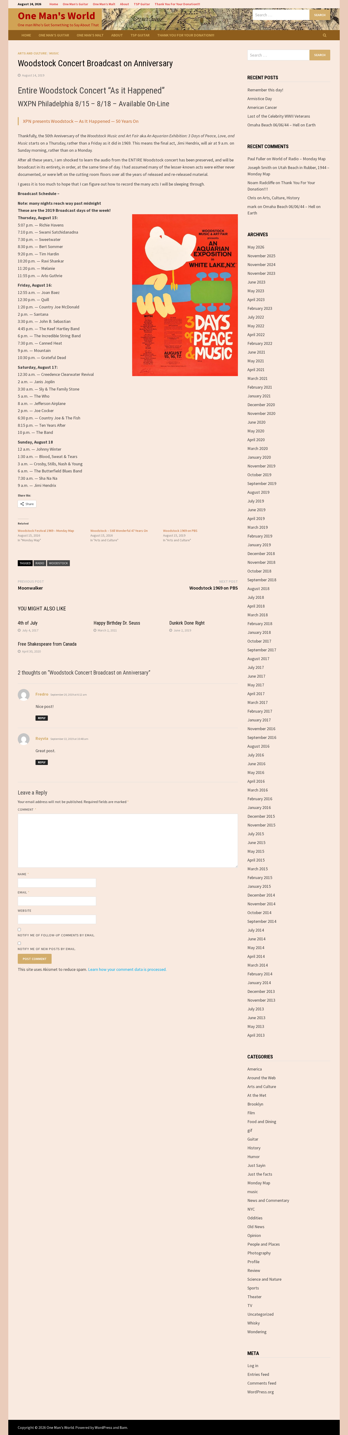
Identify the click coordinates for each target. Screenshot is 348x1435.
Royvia (42, 738)
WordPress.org (260, 1392)
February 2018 (259, 623)
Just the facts (259, 1174)
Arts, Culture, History (281, 197)
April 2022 (256, 334)
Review (253, 1270)
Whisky (253, 1323)
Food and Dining (261, 1121)
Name (23, 874)
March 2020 (257, 448)
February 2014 (259, 974)
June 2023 (256, 282)
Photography (259, 1253)
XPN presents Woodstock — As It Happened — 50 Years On (80, 121)
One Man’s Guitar (75, 4)
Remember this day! (265, 90)
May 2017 (255, 685)
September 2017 (261, 650)
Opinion (254, 1235)
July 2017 (255, 667)
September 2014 (261, 921)
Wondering (257, 1331)
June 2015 (256, 842)
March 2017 (257, 702)
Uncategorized (260, 1314)
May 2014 (255, 947)
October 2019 (259, 474)
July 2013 (255, 1009)
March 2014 (257, 965)
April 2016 (256, 781)
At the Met (256, 1095)
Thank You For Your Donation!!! (177, 4)
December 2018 (261, 553)
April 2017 (256, 693)
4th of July (27, 623)
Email (24, 892)
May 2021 (255, 361)
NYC (251, 1209)
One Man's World (56, 15)
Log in (252, 1365)
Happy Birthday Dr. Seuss (117, 623)
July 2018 (255, 597)
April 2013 (256, 1035)
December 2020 (261, 404)
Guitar (252, 1139)
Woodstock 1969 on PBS (180, 531)
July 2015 (255, 833)
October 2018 (259, 571)
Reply (41, 718)
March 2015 (257, 868)
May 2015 (255, 851)
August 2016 (258, 746)
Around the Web (261, 1077)
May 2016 (255, 772)
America (254, 1069)
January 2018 (259, 632)
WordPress (103, 1427)
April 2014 (256, 956)
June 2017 (256, 676)
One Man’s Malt (104, 4)
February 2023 (259, 308)
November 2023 (261, 273)
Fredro (42, 694)
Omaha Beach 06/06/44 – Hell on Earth (281, 125)
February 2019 (259, 536)
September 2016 (261, 737)
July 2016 (255, 755)
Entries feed (258, 1374)
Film (251, 1112)
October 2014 (259, 912)
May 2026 (255, 247)
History (253, 1148)
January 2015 (259, 886)
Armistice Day (259, 98)
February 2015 (259, 877)
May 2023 (255, 290)
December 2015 (261, 816)
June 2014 (256, 939)
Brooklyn (255, 1104)
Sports (253, 1288)
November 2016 (261, 728)
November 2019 (261, 466)
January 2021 (259, 396)
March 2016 (257, 790)
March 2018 (257, 615)
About (124, 4)
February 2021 (259, 387)
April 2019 (256, 518)
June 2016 (256, 763)
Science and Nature (264, 1279)
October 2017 (259, 641)
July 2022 (255, 317)
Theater (254, 1296)
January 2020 (259, 457)
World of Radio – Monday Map (299, 158)
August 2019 (258, 492)
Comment (27, 809)
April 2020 (256, 439)
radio (40, 563)
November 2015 (261, 825)
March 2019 (257, 527)
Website (25, 910)
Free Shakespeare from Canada (47, 644)
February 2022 (259, 343)
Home (53, 4)
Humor (253, 1156)
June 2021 (256, 352)
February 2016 (259, 798)
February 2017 (259, 711)
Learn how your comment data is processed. (127, 969)
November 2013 (261, 1000)
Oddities (255, 1218)
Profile (253, 1261)
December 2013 (261, 991)
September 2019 (261, 483)
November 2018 (261, 562)
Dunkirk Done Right (187, 623)
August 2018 (258, 588)
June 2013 (256, 1017)
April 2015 (256, 860)
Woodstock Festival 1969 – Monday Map (46, 531)
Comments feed (261, 1383)
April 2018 (256, 606)
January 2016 (259, 807)
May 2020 (255, 431)
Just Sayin (256, 1165)
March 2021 (257, 378)
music (54, 53)
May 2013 (255, 1026)
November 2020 (261, 413)
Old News (255, 1226)
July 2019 (255, 501)
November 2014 (261, 903)
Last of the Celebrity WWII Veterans (278, 116)
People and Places (263, 1244)
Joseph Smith (259, 167)
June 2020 (256, 422)
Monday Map (258, 1183)
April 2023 (256, 299)
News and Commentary (268, 1200)
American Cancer (262, 107)
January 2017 (259, 720)
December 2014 (261, 895)
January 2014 (259, 982)
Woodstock (58, 563)
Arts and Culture (32, 53)
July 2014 (255, 930)
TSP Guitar (142, 4)
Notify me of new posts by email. (47, 949)
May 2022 (255, 326)
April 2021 (256, 369)
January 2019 (259, 544)
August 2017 (258, 658)
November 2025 (261, 255)
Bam (123, 1427)
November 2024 (261, 264)
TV (249, 1305)
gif (249, 1130)
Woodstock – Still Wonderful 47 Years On (119, 531)
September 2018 (261, 579)
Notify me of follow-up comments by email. (56, 935)
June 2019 (256, 509)
